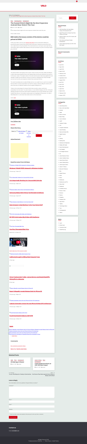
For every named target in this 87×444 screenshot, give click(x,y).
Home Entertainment (63, 147)
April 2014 (61, 88)
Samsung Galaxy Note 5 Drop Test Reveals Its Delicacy (26, 193)
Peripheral (61, 186)
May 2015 (61, 67)
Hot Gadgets (62, 149)
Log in (60, 223)
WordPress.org (62, 229)
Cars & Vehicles (62, 118)
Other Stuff (61, 184)
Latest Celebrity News (64, 158)
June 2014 (61, 84)
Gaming (61, 138)
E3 (60, 136)
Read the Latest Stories (21, 348)
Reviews (61, 192)
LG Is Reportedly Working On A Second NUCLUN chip (25, 180)
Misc (60, 171)
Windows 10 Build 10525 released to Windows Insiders (26, 168)
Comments (13, 124)
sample (19, 364)
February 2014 (62, 93)
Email (10, 404)
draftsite (20, 27)
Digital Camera (62, 134)
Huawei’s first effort (30, 42)
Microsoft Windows (63, 168)
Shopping (61, 197)
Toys (60, 208)
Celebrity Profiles (63, 123)
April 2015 (61, 69)
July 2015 (61, 64)
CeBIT (60, 121)
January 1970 (62, 95)
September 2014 (63, 77)
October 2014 (62, 75)
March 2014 (62, 90)
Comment (11, 385)
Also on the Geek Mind (64, 108)
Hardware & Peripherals (64, 142)
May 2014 (61, 86)
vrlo (43, 5)
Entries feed (62, 225)
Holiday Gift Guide (63, 145)
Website (10, 409)
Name (10, 399)
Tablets (61, 203)
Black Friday (62, 116)
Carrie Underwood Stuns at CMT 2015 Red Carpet (43, 364)
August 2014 (62, 80)
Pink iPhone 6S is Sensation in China (32, 334)
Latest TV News (38, 359)
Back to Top (13, 348)
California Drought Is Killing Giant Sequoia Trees (24, 257)
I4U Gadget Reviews (63, 151)
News (12, 20)
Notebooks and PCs (63, 182)
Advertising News (63, 105)
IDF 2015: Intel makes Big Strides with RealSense (24, 217)
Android (61, 110)
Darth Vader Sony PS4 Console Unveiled (18, 250)
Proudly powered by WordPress (35, 441)
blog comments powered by (18, 345)
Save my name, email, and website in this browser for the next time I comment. (26, 414)
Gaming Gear (62, 140)
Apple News (14, 335)
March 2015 (62, 71)
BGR (15, 97)
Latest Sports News (63, 164)
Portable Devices (63, 188)
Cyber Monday (62, 129)
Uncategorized (26, 20)
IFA (60, 153)
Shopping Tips (62, 199)
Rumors (61, 195)
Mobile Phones (62, 173)
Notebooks (61, 179)
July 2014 (61, 82)
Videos (60, 212)
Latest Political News (63, 162)
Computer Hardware (63, 127)
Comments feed (62, 227)
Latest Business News (64, 155)
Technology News (18, 20)
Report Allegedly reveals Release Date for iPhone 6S (25, 291)
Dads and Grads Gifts (63, 132)
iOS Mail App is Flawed (17, 362)
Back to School (62, 114)
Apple (11, 326)
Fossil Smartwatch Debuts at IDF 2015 (21, 316)
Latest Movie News (63, 160)
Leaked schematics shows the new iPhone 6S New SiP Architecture (30, 303)
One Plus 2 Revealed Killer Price (19, 229)
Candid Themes (55, 441)
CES (60, 125)
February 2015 (62, 73)
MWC (60, 175)
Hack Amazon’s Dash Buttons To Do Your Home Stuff (26, 205)
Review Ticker (62, 190)
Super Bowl (61, 201)
